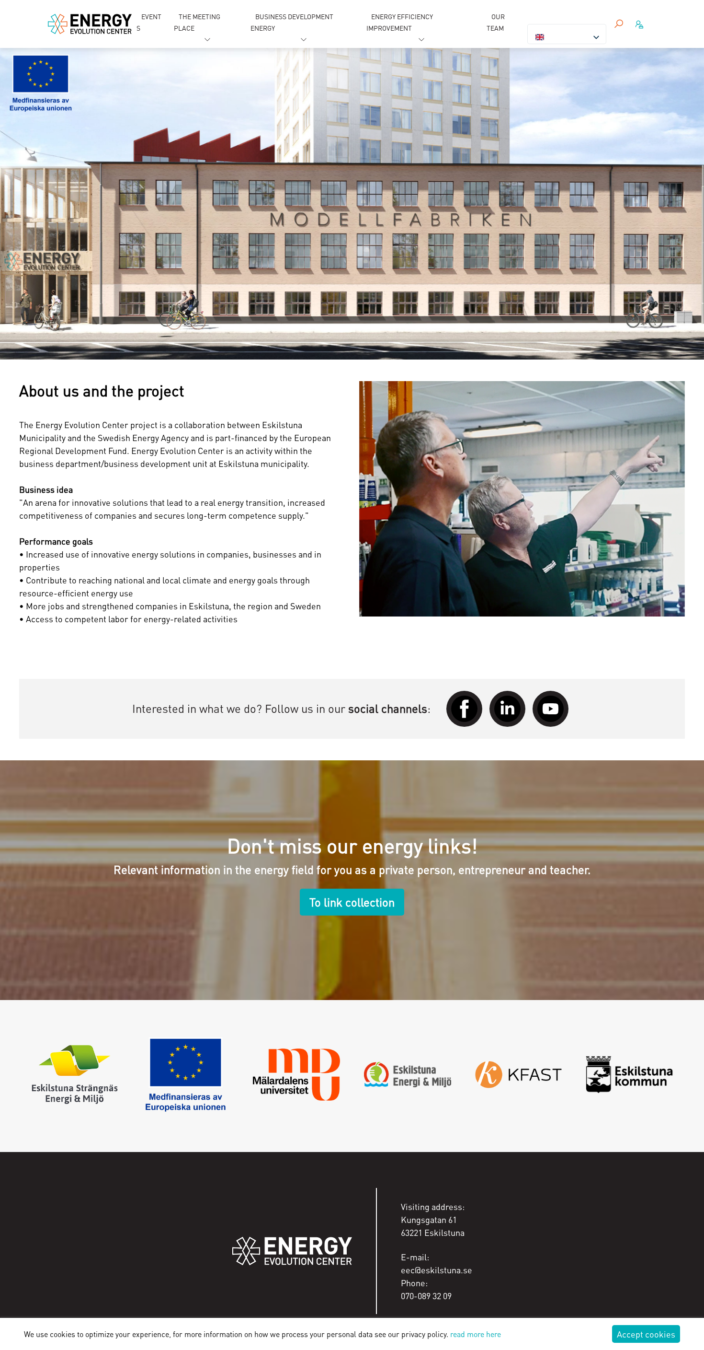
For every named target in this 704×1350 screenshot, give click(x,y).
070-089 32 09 (426, 1295)
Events (148, 22)
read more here (475, 1334)
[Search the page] (618, 24)
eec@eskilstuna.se (436, 1269)
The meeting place (197, 22)
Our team (496, 22)
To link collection (352, 902)
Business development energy (291, 22)
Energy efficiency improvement (399, 22)
